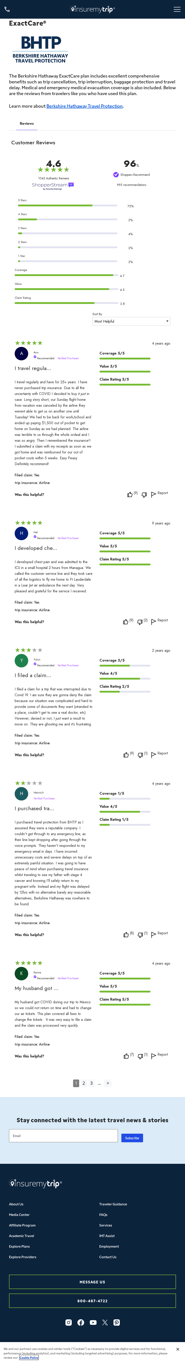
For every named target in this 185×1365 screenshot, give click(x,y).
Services (105, 1225)
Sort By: (97, 314)
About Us (16, 1204)
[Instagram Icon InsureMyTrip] (68, 1322)
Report (162, 493)
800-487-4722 (92, 1300)
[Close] (178, 1349)
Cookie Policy (29, 1357)
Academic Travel (21, 1235)
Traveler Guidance (113, 1204)
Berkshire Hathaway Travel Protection (84, 106)
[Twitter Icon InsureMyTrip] (105, 1322)
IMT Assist (107, 1235)
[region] (92, 1353)
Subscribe (132, 1138)
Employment (109, 1246)
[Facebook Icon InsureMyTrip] (80, 1322)
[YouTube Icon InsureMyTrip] (93, 1322)
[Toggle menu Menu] (177, 9)
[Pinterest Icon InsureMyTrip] (116, 1322)
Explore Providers (22, 1256)
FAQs (103, 1214)
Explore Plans (19, 1246)
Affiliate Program (22, 1225)
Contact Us (107, 1256)
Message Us (92, 1281)
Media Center (19, 1214)
